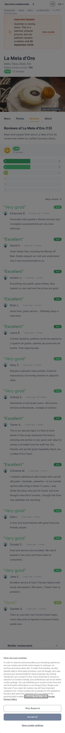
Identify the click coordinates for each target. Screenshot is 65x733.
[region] (32, 691)
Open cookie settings (32, 725)
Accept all (32, 717)
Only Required (32, 708)
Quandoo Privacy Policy (36, 696)
